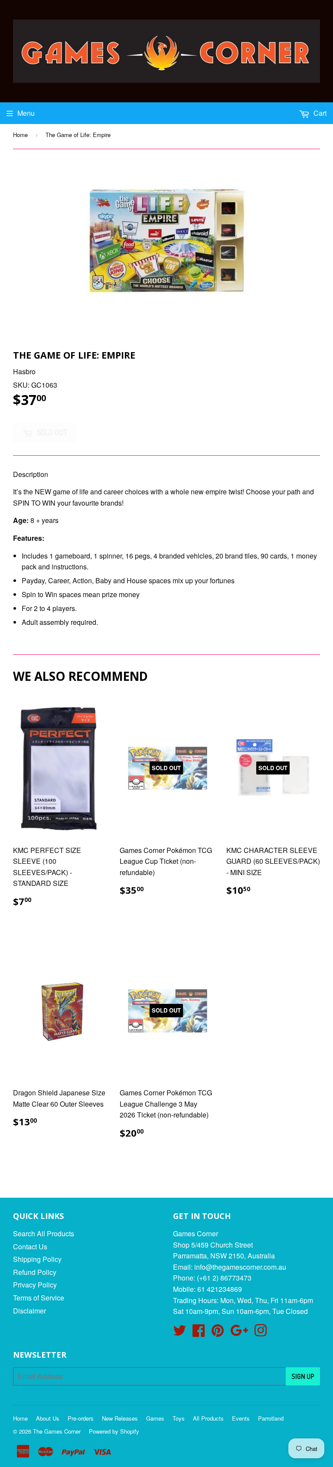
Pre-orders (81, 1418)
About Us (47, 1418)
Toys (179, 1418)
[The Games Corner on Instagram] (260, 1333)
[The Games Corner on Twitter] (179, 1333)
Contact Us (30, 1246)
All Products (208, 1418)
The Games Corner (57, 1431)
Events (241, 1418)
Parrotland (271, 1418)
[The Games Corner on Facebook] (198, 1333)
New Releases (120, 1418)
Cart (319, 113)
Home (20, 135)
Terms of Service (38, 1298)
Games (155, 1418)
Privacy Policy (35, 1285)
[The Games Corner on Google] (239, 1333)
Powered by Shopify (114, 1431)
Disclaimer (29, 1311)
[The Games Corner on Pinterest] (217, 1333)
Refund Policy (34, 1272)
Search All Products (43, 1233)
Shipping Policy (37, 1259)
